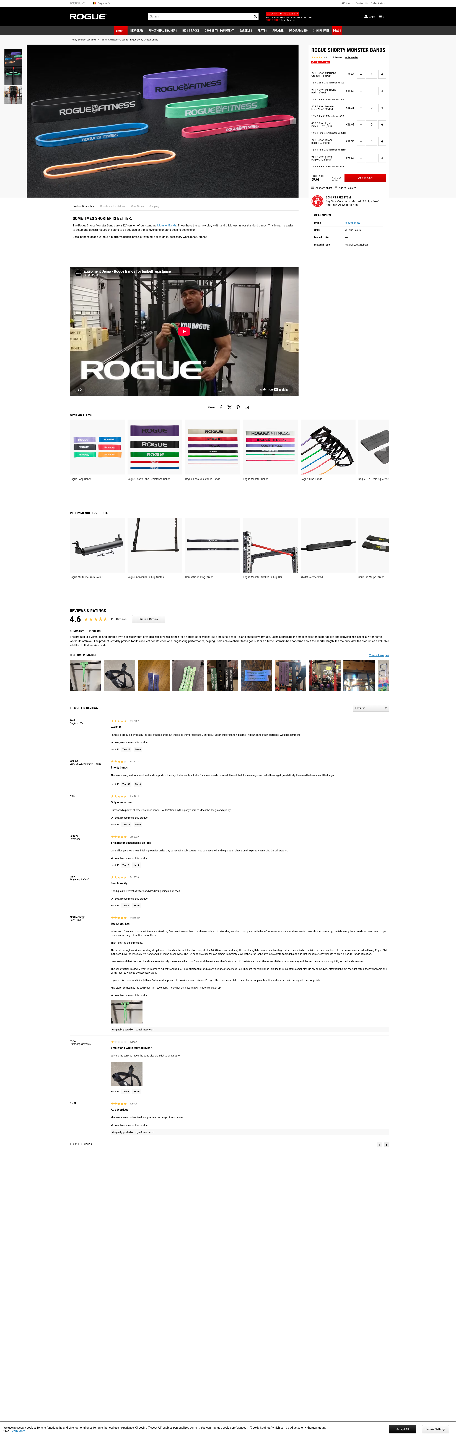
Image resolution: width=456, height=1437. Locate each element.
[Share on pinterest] (238, 407)
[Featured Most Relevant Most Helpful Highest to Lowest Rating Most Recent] (371, 708)
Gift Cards (347, 3)
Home (73, 40)
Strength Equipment (87, 40)
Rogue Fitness (352, 222)
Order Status (378, 3)
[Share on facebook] (221, 407)
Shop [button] (119, 30)
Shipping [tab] (154, 206)
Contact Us (362, 3)
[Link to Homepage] (88, 16)
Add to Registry (347, 188)
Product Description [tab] (84, 206)
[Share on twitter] (229, 407)
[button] (255, 16)
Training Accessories (110, 40)
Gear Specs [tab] (137, 206)
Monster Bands (166, 225)
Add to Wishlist (323, 188)
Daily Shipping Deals (280, 13)
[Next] (386, 1144)
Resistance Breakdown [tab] (113, 206)
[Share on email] (247, 407)
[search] (203, 16)
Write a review (351, 57)
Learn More (18, 1431)
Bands (125, 40)
